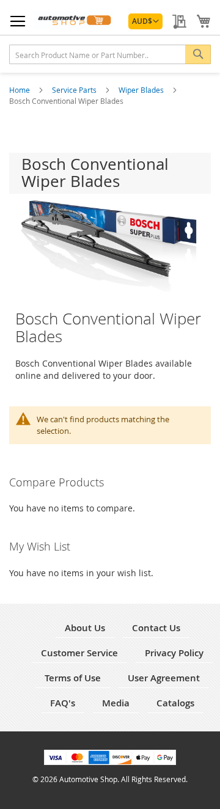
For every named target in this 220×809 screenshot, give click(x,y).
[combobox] (110, 54)
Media (116, 703)
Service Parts (75, 90)
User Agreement (164, 678)
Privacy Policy (174, 652)
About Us (85, 627)
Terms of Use (73, 678)
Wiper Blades (142, 90)
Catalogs (175, 703)
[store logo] (74, 20)
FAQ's (62, 703)
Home (20, 90)
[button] (145, 21)
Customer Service (79, 652)
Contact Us (156, 627)
